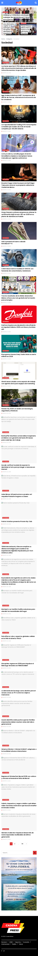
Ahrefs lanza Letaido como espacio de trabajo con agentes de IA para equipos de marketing (18, 382)
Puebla (14, 944)
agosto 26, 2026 (6, 413)
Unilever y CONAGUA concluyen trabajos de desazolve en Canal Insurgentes (16, 17)
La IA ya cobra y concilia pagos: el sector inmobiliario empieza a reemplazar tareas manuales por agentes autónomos (16, 156)
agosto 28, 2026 (6, 73)
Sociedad (5, 12)
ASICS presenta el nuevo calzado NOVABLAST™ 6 (13, 243)
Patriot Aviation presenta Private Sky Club (16, 521)
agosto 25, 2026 (6, 614)
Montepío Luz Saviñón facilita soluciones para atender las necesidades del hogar (18, 610)
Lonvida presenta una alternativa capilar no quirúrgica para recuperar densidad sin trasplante (9, 27)
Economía (26, 942)
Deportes (18, 942)
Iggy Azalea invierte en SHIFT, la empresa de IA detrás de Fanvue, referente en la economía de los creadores (18, 97)
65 (22, 844)
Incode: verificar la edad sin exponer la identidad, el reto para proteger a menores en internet (18, 467)
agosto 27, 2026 (6, 102)
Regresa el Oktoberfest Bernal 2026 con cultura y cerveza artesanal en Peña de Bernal (18, 777)
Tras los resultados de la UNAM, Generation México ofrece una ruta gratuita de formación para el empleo (18, 298)
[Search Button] (35, 853)
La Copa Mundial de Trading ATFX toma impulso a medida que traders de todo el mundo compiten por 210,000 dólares (18, 127)
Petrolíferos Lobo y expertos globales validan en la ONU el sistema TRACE (18, 637)
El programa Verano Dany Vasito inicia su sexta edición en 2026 (18, 355)
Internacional (5, 944)
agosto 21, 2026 (6, 781)
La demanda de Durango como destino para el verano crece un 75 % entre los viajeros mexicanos (18, 693)
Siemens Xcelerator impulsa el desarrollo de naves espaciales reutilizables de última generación (17, 835)
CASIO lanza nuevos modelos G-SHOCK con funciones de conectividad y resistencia (17, 270)
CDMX (11, 942)
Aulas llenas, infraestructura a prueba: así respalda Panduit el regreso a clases (16, 495)
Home (3, 39)
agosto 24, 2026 (6, 668)
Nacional (4, 942)
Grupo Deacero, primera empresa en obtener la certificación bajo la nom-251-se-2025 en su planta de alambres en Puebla (18, 214)
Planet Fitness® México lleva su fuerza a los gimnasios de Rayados (26, 29)
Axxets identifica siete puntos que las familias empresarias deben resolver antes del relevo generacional (18, 722)
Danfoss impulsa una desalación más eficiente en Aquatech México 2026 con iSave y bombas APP (18, 327)
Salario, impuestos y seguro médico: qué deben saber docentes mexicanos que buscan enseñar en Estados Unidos (19, 805)
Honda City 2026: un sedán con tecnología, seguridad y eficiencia (17, 410)
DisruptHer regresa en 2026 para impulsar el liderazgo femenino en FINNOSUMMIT (17, 665)
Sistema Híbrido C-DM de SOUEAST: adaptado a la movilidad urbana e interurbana (18, 750)
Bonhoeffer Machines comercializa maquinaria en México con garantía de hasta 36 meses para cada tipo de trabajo (18, 438)
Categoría (9, 39)
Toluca (21, 944)
